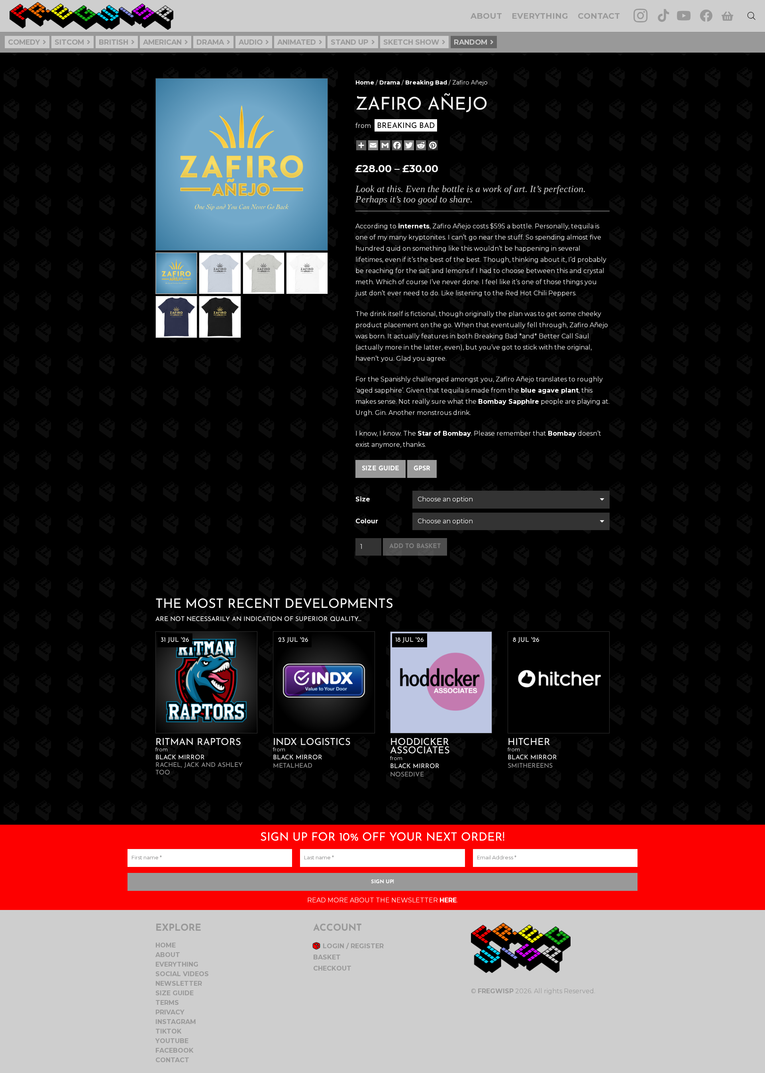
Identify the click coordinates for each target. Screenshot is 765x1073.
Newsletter (178, 983)
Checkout (332, 968)
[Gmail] (384, 145)
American (162, 42)
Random (470, 42)
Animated (296, 42)
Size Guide (380, 469)
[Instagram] (640, 16)
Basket (327, 957)
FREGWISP (496, 991)
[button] (315, 91)
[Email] (372, 145)
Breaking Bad (426, 82)
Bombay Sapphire (508, 401)
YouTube (171, 1041)
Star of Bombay (444, 433)
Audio (251, 42)
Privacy (169, 1012)
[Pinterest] (432, 145)
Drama (210, 42)
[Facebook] (706, 16)
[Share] (360, 145)
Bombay (562, 433)
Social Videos (182, 974)
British (113, 42)
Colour (366, 521)
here (448, 900)
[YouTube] (684, 16)
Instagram (175, 1022)
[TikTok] (663, 16)
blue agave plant (550, 390)
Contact (172, 1060)
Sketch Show (411, 42)
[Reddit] (420, 145)
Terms (167, 1002)
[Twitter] (408, 145)
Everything (176, 964)
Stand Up (350, 42)
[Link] (91, 16)
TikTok (168, 1031)
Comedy (24, 42)
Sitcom (69, 42)
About (167, 955)
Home (364, 82)
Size (362, 499)
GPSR (422, 469)
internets (414, 226)
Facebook (174, 1050)
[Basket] (727, 16)
